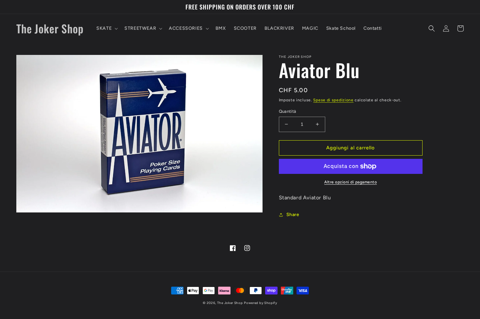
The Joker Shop (230, 303)
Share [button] (292, 214)
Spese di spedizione (333, 100)
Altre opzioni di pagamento (350, 182)
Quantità (287, 111)
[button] (106, 28)
